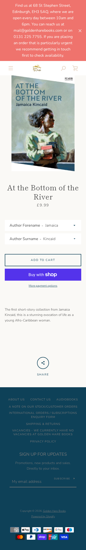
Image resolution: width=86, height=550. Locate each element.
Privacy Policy (43, 441)
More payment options (43, 286)
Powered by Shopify (43, 516)
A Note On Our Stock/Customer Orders (43, 407)
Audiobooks (67, 399)
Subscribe (62, 478)
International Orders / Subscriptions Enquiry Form (43, 415)
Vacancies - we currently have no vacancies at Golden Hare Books (43, 432)
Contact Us (40, 399)
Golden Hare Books (54, 511)
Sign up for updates (43, 454)
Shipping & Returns (43, 424)
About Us (16, 399)
